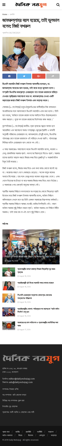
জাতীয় (18, 432)
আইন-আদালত (7, 435)
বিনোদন (30, 435)
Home (4, 14)
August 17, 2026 (24, 330)
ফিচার (20, 435)
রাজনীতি (12, 14)
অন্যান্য (54, 435)
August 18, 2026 (12, 261)
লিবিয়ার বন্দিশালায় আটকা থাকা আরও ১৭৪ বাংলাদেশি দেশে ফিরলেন (30, 256)
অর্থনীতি (39, 432)
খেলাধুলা (42, 435)
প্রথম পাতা (6, 432)
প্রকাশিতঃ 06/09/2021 (11, 33)
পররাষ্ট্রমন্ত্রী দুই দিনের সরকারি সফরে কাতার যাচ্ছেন (35, 282)
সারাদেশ (51, 432)
